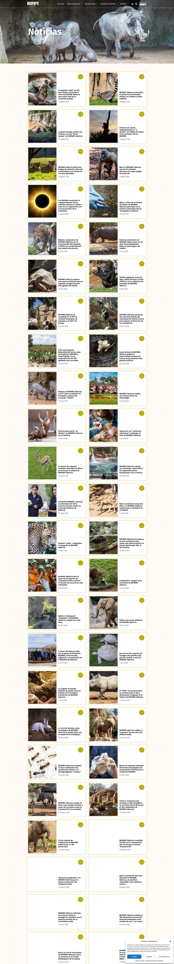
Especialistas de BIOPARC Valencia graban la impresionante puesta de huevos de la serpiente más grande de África (130, 356)
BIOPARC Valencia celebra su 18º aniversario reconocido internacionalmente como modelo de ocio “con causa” (131, 918)
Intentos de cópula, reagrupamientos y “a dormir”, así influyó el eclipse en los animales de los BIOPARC (131, 132)
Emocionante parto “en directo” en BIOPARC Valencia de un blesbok (70, 433)
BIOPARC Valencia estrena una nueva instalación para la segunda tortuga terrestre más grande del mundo (70, 282)
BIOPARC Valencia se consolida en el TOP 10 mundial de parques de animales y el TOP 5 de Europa (67, 319)
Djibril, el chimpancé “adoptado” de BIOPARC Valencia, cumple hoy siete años (69, 619)
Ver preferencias (164, 956)
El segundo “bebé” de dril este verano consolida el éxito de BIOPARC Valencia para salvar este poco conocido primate (69, 94)
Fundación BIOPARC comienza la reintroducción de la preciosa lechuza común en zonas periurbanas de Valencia (70, 506)
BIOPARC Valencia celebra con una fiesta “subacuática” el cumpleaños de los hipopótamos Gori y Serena (131, 469)
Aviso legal (160, 960)
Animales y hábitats (108, 4)
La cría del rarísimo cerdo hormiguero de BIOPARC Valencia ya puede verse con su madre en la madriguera (70, 731)
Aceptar (134, 956)
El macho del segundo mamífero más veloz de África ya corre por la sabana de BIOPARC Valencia (70, 469)
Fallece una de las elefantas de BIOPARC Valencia (131, 621)
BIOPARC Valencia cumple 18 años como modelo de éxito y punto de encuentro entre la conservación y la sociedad (70, 806)
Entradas (60, 4)
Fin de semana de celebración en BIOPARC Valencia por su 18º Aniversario (68, 843)
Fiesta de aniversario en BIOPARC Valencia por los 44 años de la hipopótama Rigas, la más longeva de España (131, 244)
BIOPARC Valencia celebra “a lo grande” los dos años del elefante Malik (131, 732)
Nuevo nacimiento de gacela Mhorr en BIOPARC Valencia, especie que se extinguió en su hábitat (131, 507)
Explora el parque (73, 4)
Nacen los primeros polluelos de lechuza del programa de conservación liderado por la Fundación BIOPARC (131, 768)
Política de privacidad (151, 960)
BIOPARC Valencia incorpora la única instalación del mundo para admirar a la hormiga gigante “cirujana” (69, 768)
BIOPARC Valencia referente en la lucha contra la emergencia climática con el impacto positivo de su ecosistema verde (70, 917)
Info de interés (90, 4)
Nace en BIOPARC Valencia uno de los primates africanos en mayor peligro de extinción (130, 170)
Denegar (149, 956)
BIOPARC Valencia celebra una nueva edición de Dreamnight (130, 396)
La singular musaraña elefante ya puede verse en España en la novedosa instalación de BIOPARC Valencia (69, 693)
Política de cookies (140, 960)
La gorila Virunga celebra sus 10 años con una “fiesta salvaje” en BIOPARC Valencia (70, 134)
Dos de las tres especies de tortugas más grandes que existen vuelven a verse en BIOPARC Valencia (130, 656)
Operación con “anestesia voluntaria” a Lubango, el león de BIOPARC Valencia (130, 433)
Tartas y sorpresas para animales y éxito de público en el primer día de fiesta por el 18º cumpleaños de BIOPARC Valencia (131, 805)
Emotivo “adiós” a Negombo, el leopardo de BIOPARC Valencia (70, 545)
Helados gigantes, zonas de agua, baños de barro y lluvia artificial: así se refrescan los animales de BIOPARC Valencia (131, 281)
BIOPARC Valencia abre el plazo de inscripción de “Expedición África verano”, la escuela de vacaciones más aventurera (70, 580)
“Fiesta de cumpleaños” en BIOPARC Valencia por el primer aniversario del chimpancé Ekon (69, 881)
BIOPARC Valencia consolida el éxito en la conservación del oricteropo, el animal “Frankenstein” (131, 843)
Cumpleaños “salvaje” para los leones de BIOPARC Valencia (130, 583)
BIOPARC (123, 4)
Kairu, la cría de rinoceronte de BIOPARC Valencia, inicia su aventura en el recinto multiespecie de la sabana (70, 955)
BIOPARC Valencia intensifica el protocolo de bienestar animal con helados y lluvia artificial (131, 95)
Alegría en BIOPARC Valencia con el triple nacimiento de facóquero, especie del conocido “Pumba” (70, 395)
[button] (170, 941)
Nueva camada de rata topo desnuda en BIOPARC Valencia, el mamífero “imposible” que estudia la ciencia (130, 880)
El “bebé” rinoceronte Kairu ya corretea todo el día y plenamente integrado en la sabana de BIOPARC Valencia (131, 694)
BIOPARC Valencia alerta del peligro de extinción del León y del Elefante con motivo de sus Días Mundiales (70, 170)
